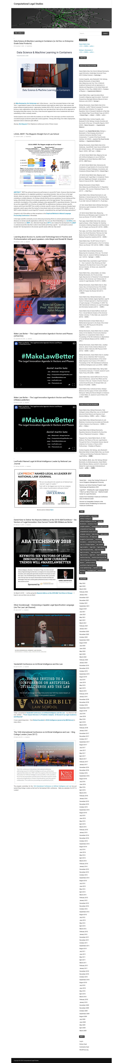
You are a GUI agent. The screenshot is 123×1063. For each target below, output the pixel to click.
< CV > (81, 46)
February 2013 (83, 897)
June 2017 (82, 750)
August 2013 (83, 880)
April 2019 (82, 688)
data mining (95, 534)
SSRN (98, 115)
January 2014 (83, 866)
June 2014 (82, 852)
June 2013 (82, 886)
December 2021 (84, 597)
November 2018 (84, 702)
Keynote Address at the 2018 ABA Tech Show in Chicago (54, 593)
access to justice (85, 516)
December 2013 (84, 869)
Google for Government (86, 539)
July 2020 (82, 645)
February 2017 (83, 762)
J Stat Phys (88, 191)
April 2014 (82, 858)
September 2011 (84, 946)
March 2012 (82, 929)
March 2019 (82, 691)
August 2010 (83, 982)
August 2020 (83, 643)
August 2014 (83, 846)
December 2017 (84, 733)
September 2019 (84, 674)
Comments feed (84, 1047)
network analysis (103, 560)
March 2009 (82, 1030)
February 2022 (83, 592)
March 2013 (82, 895)
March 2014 (82, 861)
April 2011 (82, 960)
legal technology (101, 555)
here (51, 510)
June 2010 (82, 988)
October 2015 (83, 807)
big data (100, 521)
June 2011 (82, 954)
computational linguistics (87, 529)
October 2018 (83, 705)
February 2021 (83, 626)
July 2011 (82, 951)
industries (98, 539)
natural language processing (88, 560)
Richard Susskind (38, 720)
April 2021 (82, 620)
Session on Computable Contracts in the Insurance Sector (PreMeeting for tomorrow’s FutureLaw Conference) (92, 503)
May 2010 (82, 991)
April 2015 (82, 824)
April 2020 (82, 654)
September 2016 (84, 776)
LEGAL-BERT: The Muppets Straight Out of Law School (36, 134)
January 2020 (83, 662)
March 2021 (82, 623)
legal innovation (84, 552)
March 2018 (82, 725)
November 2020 (84, 634)
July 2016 (82, 781)
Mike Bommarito (21, 103)
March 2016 (82, 793)
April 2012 (82, 926)
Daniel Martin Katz (84, 44)
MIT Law (91, 151)
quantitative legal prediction (88, 565)
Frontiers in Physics (94, 446)
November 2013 (84, 872)
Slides (107, 245)
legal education (101, 547)
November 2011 (84, 940)
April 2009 (82, 1028)
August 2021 (83, 609)
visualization (101, 570)
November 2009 (84, 1008)
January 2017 (83, 764)
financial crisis (84, 536)
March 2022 (82, 589)
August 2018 (83, 711)
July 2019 (82, 679)
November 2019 (84, 668)
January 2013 (83, 900)
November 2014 (84, 838)
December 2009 (84, 1005)
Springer (96, 101)
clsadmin (28, 241)
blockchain (83, 524)
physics (82, 562)
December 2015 (84, 801)
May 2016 (82, 787)
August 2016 (83, 779)
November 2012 (84, 906)
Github (92, 115)
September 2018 (84, 708)
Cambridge (97, 75)
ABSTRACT (17, 192)
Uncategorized (91, 570)
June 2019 (82, 682)
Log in (81, 1041)
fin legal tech (93, 536)
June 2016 (82, 784)
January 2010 (83, 1002)
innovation (83, 542)
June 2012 (82, 920)
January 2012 (83, 934)
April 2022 (82, 586)
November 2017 (84, 736)
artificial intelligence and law (88, 521)
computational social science (88, 531)
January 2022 (83, 595)
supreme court (97, 567)
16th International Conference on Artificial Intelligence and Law (52, 786)
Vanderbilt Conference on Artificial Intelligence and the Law (38, 664)
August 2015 (83, 812)
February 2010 (83, 999)
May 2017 (82, 753)
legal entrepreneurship (86, 549)
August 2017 (83, 745)
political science (90, 562)
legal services (84, 555)
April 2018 (82, 722)
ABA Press (87, 161)
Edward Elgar (84, 115)
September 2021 (84, 606)
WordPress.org (83, 1050)
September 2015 (84, 810)
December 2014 (84, 835)
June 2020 (82, 648)
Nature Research (89, 125)
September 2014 (84, 844)
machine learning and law (99, 557)
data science (104, 534)
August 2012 (83, 914)
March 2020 (82, 657)
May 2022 (82, 583)
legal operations (95, 552)
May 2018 (82, 719)
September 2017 (84, 742)
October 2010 (83, 977)
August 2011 (83, 948)
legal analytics (84, 547)
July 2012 (82, 917)
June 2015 (82, 818)
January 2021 (83, 628)
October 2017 (83, 739)
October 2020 (83, 637)
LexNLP (73, 223)
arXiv (103, 115)
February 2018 (83, 728)
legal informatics (99, 549)
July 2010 (82, 985)
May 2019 (82, 685)
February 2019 (83, 694)
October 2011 (83, 943)
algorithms (94, 516)
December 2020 (84, 631)
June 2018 (82, 716)
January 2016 (83, 798)
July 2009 (82, 1019)
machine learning (85, 557)
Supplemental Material (94, 91)
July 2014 (82, 849)
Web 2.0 (82, 573)
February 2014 (83, 863)
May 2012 (82, 923)
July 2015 (82, 815)
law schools (99, 544)
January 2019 (83, 696)
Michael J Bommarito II (86, 50)
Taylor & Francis (99, 181)
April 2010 (82, 994)
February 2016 (83, 796)
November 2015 (84, 804)
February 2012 (83, 931)
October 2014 (83, 841)
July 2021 (82, 612)
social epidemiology (85, 567)
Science (86, 209)
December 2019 (84, 665)
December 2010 (84, 971)
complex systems (85, 526)
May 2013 (82, 889)
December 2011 (84, 937)
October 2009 (83, 1011)
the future (83, 570)
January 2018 (83, 730)
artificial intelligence (86, 518)
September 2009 (84, 1013)
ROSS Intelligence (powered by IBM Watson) (60, 720)
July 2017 (82, 747)
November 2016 (84, 770)
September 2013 (84, 878)
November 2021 (84, 600)
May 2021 (82, 617)
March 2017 (82, 759)
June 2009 (82, 1022)
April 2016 (82, 790)
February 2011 (83, 965)
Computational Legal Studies (28, 3)
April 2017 (82, 756)
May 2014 (82, 855)
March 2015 (82, 827)
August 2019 (83, 677)
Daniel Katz (29, 46)
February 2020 (83, 660)
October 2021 (83, 603)
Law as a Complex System (87, 544)
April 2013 (82, 892)
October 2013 (83, 875)
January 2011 (83, 968)
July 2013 (82, 883)
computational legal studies (100, 526)
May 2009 (82, 1025)
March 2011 (82, 963)
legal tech (92, 555)
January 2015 (83, 832)
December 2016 (84, 767)
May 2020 (82, 651)
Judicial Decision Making (95, 542)
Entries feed (83, 1044)
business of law (92, 524)
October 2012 (83, 909)
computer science (85, 534)
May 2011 (82, 957)
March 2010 (82, 996)
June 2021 (82, 614)
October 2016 (83, 773)
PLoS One (104, 201)
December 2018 (84, 699)
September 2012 (84, 912)
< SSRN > (86, 46)
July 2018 (82, 713)
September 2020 (84, 640)
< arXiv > (91, 46)
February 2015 (83, 829)
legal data (92, 547)
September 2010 (84, 979)
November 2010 (84, 974)
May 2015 (82, 821)
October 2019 (83, 671)
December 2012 (84, 903)
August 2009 (83, 1016)
